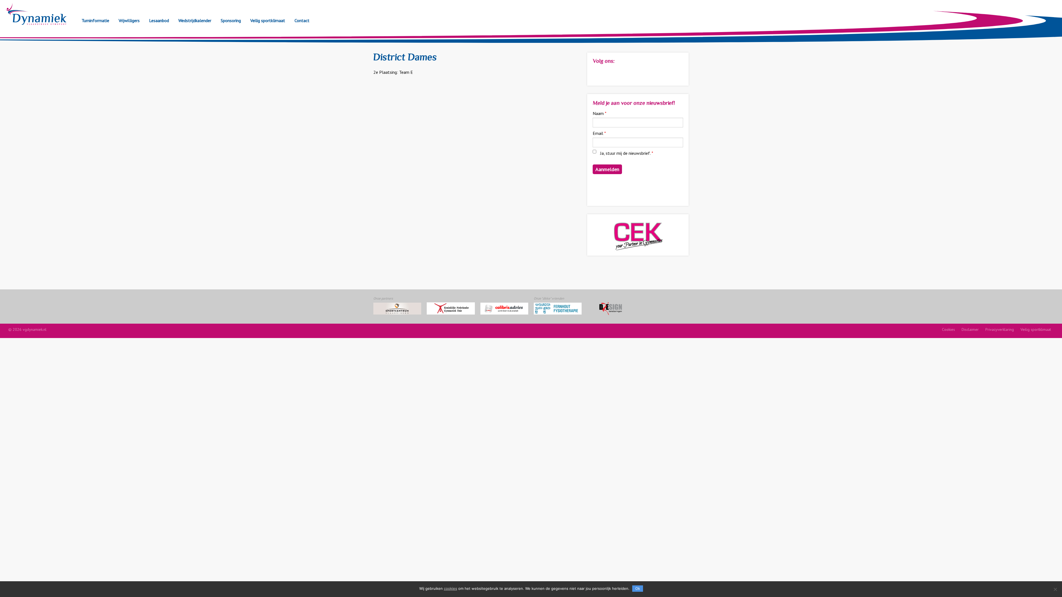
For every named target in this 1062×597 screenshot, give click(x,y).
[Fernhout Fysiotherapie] (558, 308)
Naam (600, 113)
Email (599, 133)
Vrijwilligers (129, 20)
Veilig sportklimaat (267, 20)
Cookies (948, 329)
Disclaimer (970, 329)
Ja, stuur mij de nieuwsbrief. (626, 153)
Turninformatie (95, 20)
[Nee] (1055, 589)
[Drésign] (611, 308)
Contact (302, 20)
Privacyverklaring (999, 329)
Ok (637, 588)
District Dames (405, 58)
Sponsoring (231, 20)
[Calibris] (504, 308)
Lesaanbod (159, 20)
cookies (450, 588)
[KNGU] (451, 308)
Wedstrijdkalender (194, 20)
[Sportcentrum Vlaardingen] (397, 308)
